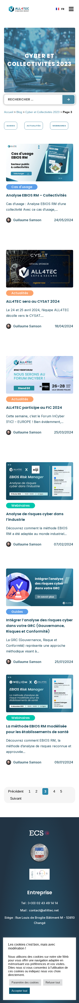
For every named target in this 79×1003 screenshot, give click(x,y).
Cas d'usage (21, 187)
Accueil (8, 112)
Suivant (15, 798)
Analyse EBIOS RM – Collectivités (36, 195)
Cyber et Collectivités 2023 (42, 112)
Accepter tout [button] (19, 990)
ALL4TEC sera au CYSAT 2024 (33, 301)
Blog (19, 112)
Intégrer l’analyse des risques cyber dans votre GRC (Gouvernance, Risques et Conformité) (39, 625)
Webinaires (59, 126)
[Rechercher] (68, 99)
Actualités (34, 126)
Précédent (15, 791)
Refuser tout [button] (53, 982)
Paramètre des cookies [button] (25, 982)
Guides (10, 126)
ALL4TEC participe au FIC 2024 (34, 407)
